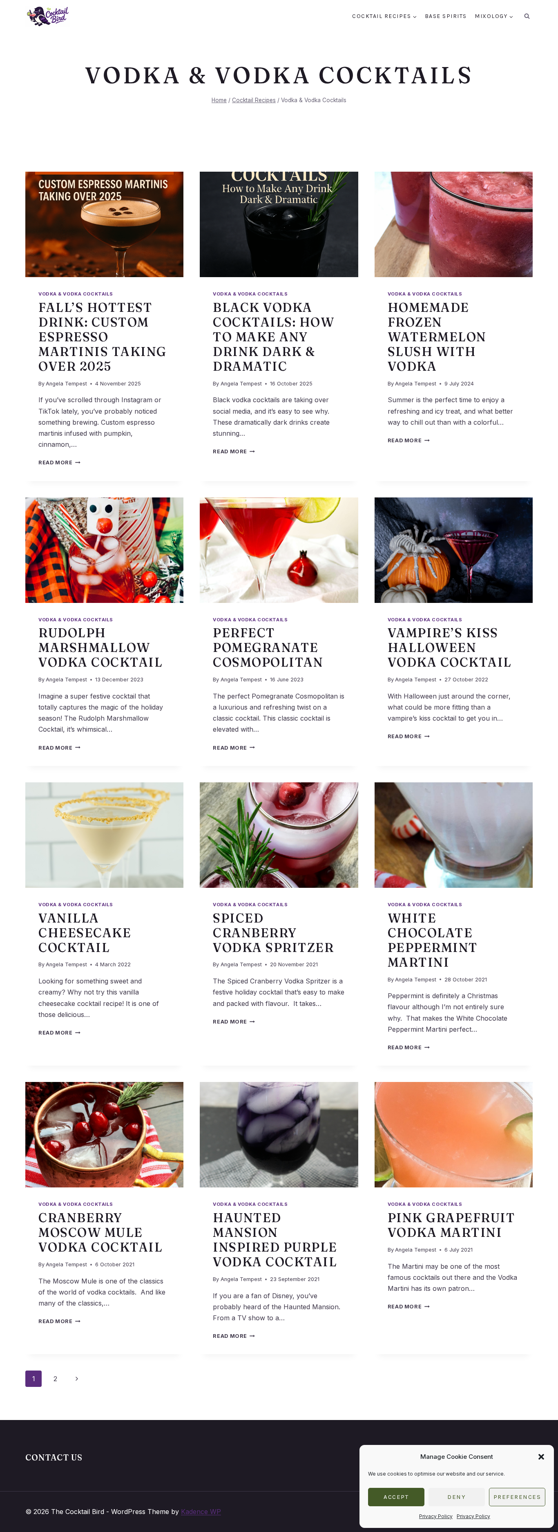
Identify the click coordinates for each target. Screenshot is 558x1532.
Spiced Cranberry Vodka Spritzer (273, 933)
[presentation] (104, 224)
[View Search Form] (527, 16)
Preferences (517, 1497)
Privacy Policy (436, 1516)
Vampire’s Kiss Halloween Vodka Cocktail (450, 647)
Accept (396, 1497)
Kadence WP (201, 1511)
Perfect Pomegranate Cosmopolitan (268, 647)
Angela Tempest (66, 384)
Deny (456, 1497)
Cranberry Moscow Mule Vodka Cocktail (100, 1232)
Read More (59, 462)
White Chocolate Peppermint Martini (433, 940)
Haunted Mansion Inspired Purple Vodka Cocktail (275, 1240)
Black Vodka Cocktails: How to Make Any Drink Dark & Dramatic (273, 337)
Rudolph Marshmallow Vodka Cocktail (100, 647)
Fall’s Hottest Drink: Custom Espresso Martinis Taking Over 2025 (102, 337)
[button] (541, 1457)
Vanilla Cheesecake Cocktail (84, 933)
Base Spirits (446, 16)
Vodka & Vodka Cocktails (75, 294)
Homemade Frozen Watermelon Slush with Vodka (437, 337)
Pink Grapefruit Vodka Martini (452, 1225)
